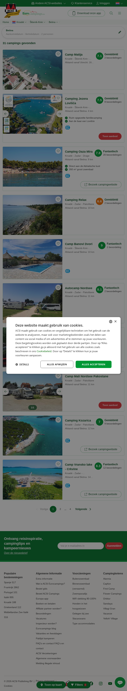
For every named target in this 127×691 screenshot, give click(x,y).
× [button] (115, 321)
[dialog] (63, 345)
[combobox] (110, 321)
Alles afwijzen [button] (57, 364)
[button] (22, 364)
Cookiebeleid (44, 351)
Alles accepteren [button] (93, 364)
